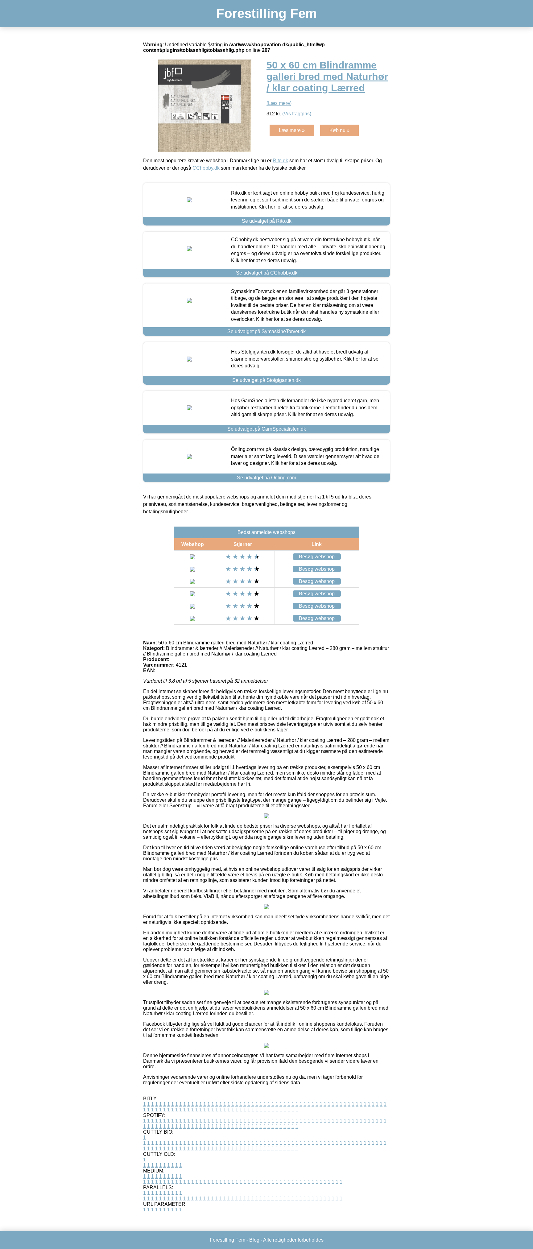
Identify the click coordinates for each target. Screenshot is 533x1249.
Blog (254, 1240)
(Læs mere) (278, 103)
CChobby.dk (206, 168)
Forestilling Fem (266, 13)
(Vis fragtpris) (296, 113)
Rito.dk (280, 160)
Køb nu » (339, 130)
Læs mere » (292, 130)
